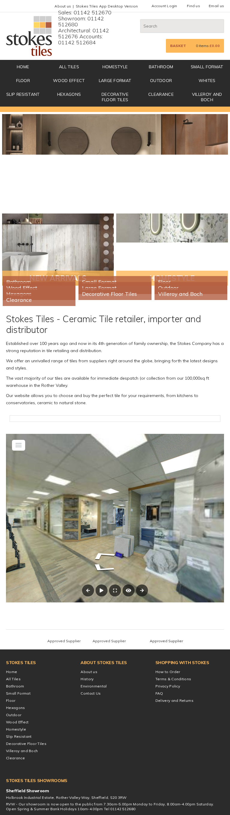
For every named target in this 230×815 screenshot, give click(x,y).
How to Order (167, 778)
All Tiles (69, 66)
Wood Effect (69, 80)
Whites (207, 80)
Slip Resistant (23, 94)
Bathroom (161, 66)
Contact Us (91, 799)
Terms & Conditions (173, 785)
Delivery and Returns (174, 807)
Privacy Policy (167, 792)
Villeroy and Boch (207, 97)
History (87, 785)
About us (63, 6)
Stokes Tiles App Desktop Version (107, 6)
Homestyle (115, 66)
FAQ (159, 799)
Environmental (94, 792)
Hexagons (69, 94)
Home (11, 778)
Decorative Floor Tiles (115, 97)
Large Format (115, 80)
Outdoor (161, 80)
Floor (23, 80)
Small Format (207, 66)
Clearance (161, 94)
